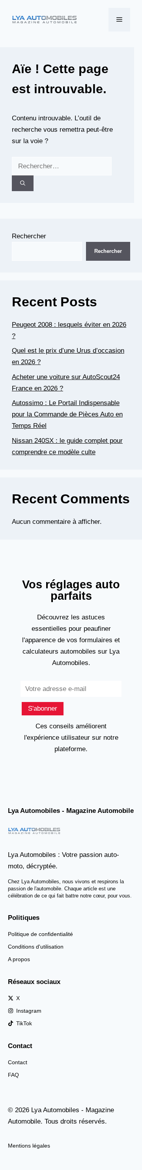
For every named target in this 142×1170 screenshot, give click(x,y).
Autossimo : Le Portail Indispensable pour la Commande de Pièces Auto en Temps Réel (67, 414)
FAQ (13, 1075)
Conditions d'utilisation (36, 946)
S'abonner (42, 708)
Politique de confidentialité (40, 934)
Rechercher (29, 236)
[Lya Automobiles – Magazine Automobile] (45, 19)
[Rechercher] (23, 183)
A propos (19, 959)
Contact (17, 1062)
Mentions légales (29, 1145)
